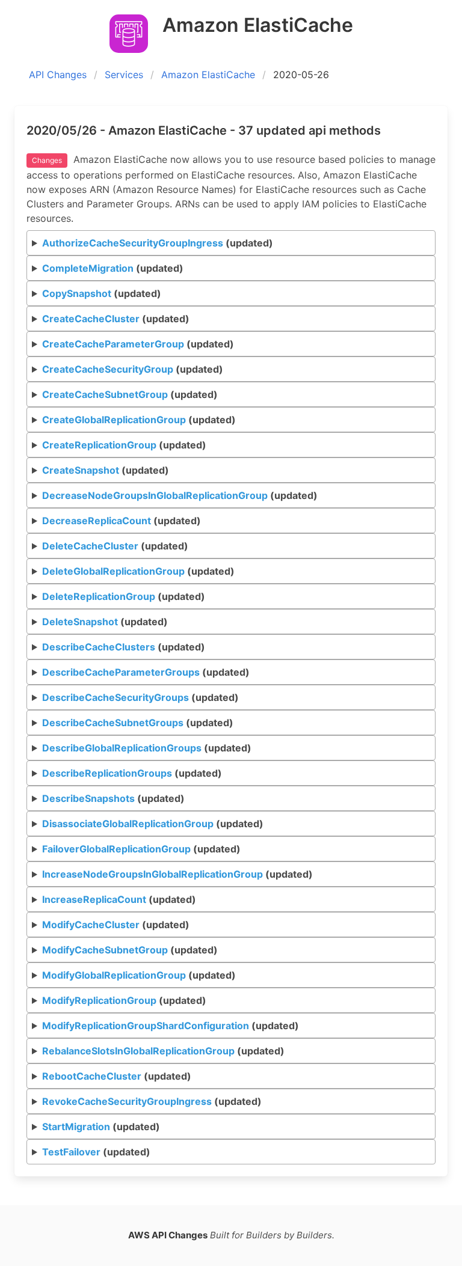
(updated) (157, 243)
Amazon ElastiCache (208, 75)
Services (124, 75)
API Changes (58, 75)
